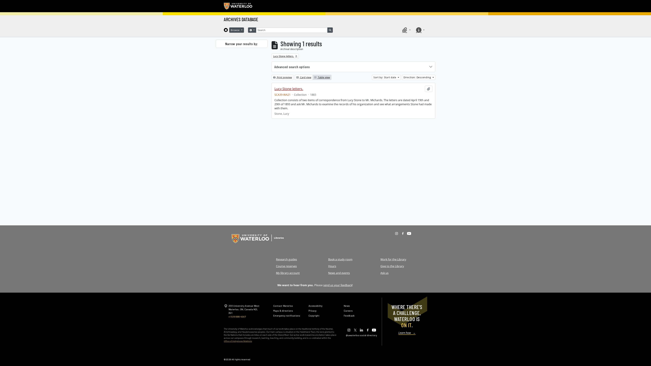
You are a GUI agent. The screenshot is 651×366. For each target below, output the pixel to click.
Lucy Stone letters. (288, 89)
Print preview (284, 77)
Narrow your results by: (241, 44)
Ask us (384, 273)
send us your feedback (337, 285)
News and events (339, 273)
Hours (332, 266)
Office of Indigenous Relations (238, 341)
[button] (406, 30)
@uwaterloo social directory (361, 335)
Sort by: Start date (385, 77)
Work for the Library (393, 259)
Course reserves (286, 266)
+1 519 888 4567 (237, 316)
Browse (236, 30)
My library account (288, 273)
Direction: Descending (417, 77)
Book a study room (340, 259)
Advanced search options (292, 67)
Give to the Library (392, 266)
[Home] (226, 30)
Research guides (286, 259)
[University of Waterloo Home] (238, 6)
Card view (305, 77)
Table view (323, 77)
